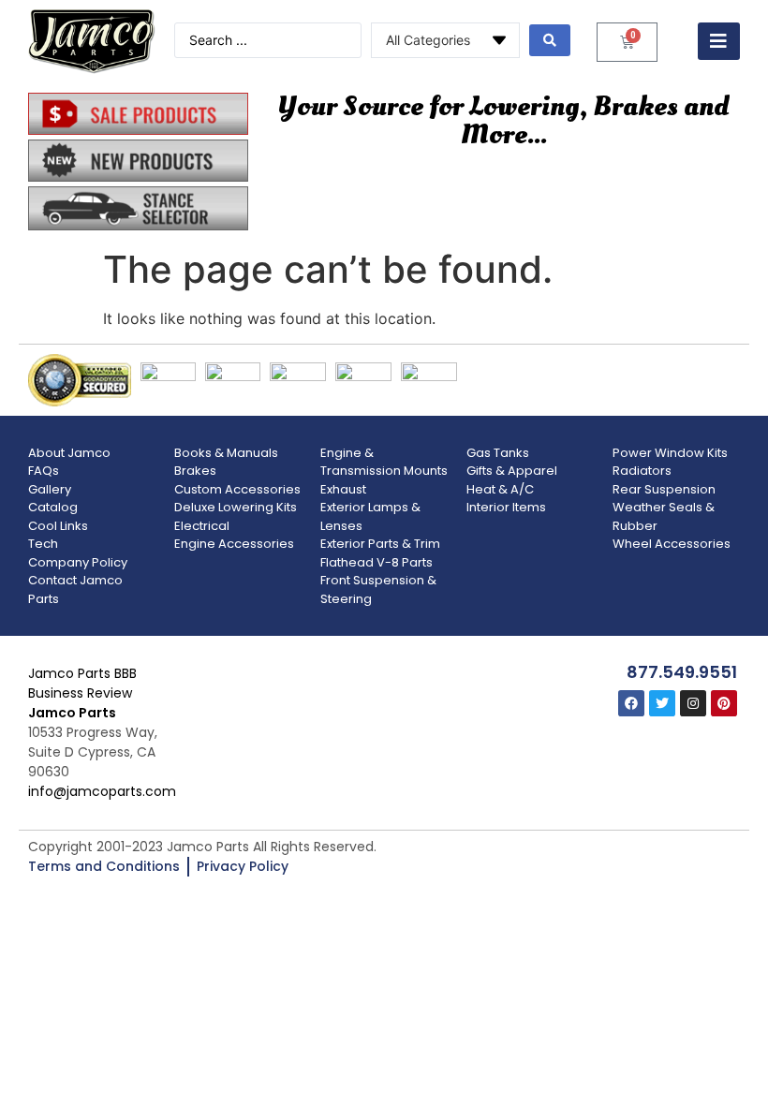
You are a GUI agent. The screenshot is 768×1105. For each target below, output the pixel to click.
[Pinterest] (724, 703)
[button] (719, 41)
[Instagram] (693, 703)
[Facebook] (631, 703)
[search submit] (549, 40)
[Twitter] (662, 703)
